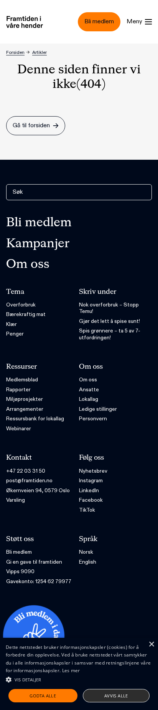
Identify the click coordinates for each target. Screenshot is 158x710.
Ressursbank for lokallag (35, 418)
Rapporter (18, 389)
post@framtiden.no (29, 480)
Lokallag (88, 399)
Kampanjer (37, 244)
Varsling (15, 500)
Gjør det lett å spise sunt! (109, 321)
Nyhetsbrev (93, 471)
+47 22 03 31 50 (25, 471)
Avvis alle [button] (116, 696)
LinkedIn (89, 490)
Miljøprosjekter (24, 399)
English (87, 562)
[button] (79, 679)
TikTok (87, 510)
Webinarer (18, 428)
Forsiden (15, 52)
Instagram (91, 480)
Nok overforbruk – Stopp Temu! (109, 308)
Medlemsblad (22, 379)
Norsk (86, 552)
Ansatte (89, 389)
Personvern (93, 418)
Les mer (71, 670)
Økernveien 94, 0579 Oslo (38, 490)
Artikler (39, 52)
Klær (11, 324)
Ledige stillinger (98, 409)
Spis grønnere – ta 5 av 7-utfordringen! (109, 334)
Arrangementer (24, 409)
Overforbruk (21, 304)
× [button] (151, 644)
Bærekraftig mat (26, 314)
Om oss (27, 264)
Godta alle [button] (43, 696)
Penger (15, 333)
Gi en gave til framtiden (34, 562)
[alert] (79, 674)
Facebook (91, 500)
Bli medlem (39, 223)
